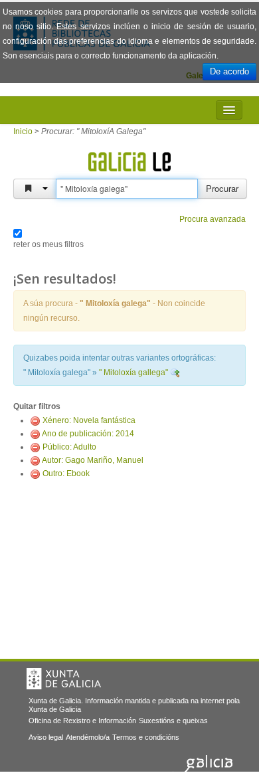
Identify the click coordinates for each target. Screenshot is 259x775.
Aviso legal (46, 737)
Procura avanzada (212, 219)
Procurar (222, 188)
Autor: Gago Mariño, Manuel (92, 460)
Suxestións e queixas (173, 721)
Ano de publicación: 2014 (88, 433)
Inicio (23, 131)
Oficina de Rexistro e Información (82, 721)
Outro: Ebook (66, 473)
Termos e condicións (145, 737)
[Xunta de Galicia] (64, 678)
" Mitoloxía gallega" (133, 372)
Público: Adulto (69, 447)
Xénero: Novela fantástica (89, 420)
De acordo (229, 71)
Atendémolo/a (88, 737)
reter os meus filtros (48, 244)
